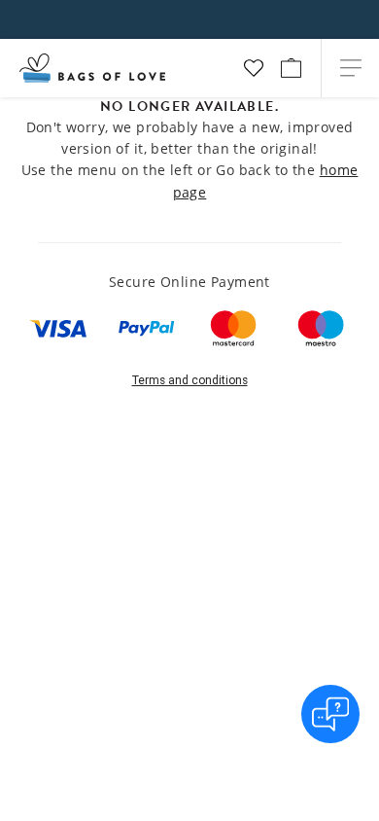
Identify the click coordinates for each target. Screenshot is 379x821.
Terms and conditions (190, 380)
